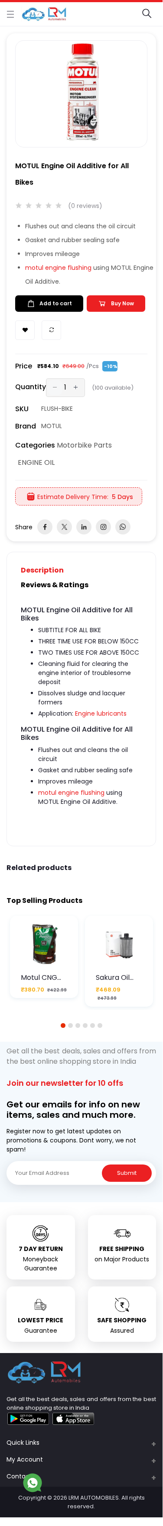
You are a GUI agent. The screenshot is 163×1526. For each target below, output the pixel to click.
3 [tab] (77, 1025)
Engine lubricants (101, 713)
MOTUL (51, 426)
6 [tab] (99, 1025)
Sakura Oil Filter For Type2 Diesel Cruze (117, 977)
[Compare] (51, 330)
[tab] (47, 570)
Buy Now (122, 303)
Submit (127, 1173)
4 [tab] (85, 1025)
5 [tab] (92, 1025)
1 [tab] (63, 1025)
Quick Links (23, 1442)
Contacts (21, 1476)
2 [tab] (70, 1025)
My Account (25, 1459)
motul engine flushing (58, 267)
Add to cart (55, 303)
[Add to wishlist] (25, 330)
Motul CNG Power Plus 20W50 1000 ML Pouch (41, 977)
